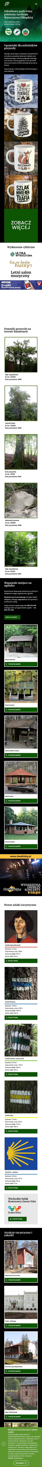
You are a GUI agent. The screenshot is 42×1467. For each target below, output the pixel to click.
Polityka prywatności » (15, 1458)
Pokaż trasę (13, 961)
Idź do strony (11, 617)
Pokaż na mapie (14, 664)
